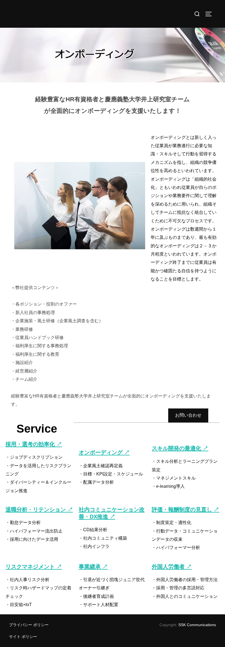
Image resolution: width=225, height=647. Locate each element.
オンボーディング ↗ (104, 452)
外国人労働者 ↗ (172, 567)
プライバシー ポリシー (29, 625)
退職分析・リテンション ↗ (39, 509)
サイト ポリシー (23, 636)
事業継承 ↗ (93, 567)
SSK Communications (197, 625)
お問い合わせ (188, 415)
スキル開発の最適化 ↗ (180, 448)
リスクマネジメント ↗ (33, 567)
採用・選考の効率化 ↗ (33, 444)
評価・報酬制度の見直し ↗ (185, 509)
